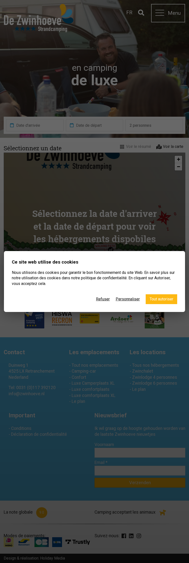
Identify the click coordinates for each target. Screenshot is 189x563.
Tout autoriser (161, 299)
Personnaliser (128, 299)
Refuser (103, 299)
